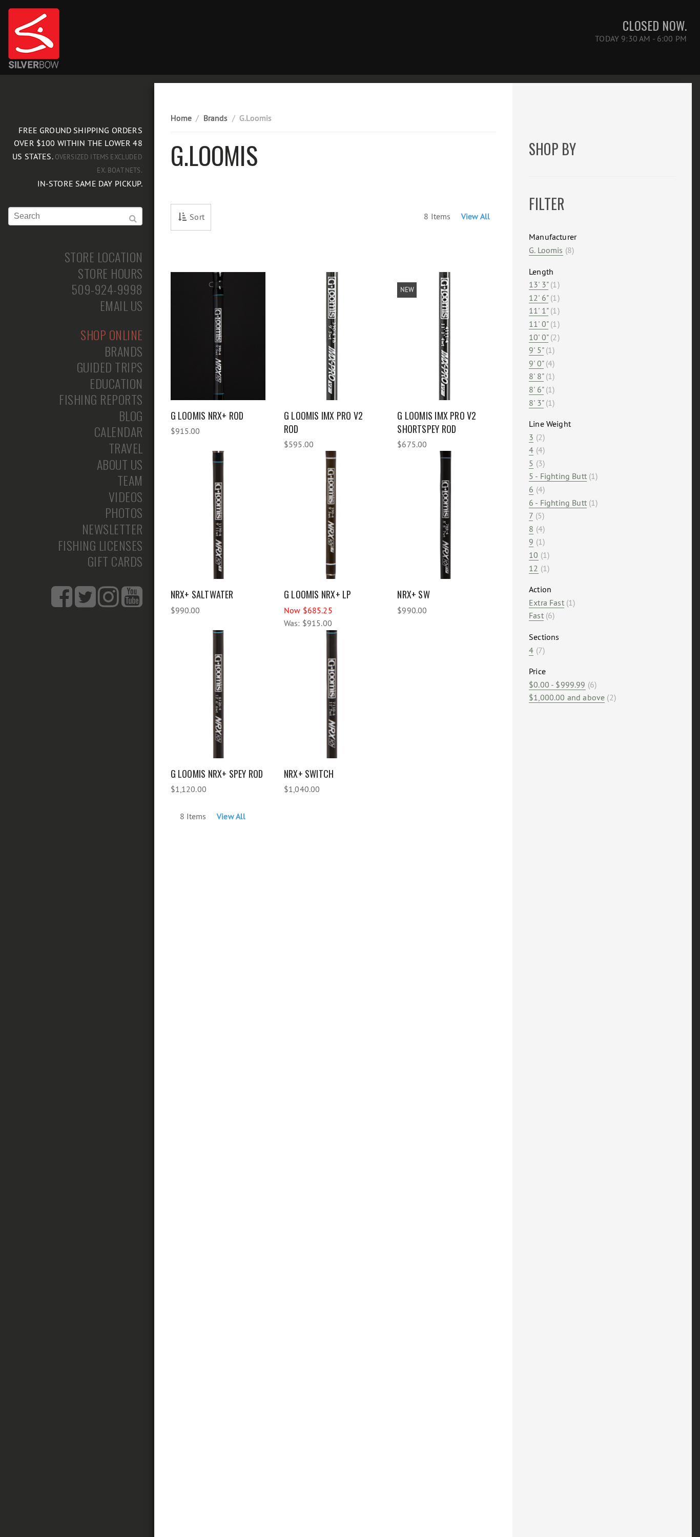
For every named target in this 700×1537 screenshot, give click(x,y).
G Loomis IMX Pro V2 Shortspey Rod (436, 422)
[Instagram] (108, 602)
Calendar (118, 432)
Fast (536, 615)
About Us (120, 464)
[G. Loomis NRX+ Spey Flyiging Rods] (218, 694)
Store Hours (110, 273)
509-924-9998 (107, 289)
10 (533, 555)
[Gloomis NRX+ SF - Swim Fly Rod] (444, 515)
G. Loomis (546, 250)
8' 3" (536, 403)
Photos (124, 513)
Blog (131, 416)
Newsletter (112, 529)
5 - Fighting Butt (558, 476)
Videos (126, 497)
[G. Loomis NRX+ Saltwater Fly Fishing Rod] (218, 515)
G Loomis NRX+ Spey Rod (217, 773)
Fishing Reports (101, 399)
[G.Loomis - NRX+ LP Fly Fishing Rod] (331, 515)
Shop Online (111, 335)
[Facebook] (61, 602)
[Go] (133, 219)
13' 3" (538, 284)
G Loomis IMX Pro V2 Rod (323, 422)
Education (116, 384)
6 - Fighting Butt (558, 502)
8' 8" (536, 376)
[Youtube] (131, 602)
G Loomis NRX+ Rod (207, 415)
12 (533, 568)
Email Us (121, 306)
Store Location (104, 257)
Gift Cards (115, 561)
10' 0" (538, 337)
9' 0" (536, 363)
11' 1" (538, 310)
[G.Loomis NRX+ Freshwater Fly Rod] (218, 336)
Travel (126, 448)
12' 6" (538, 298)
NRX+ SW (413, 594)
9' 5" (536, 350)
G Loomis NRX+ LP (318, 594)
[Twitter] (85, 602)
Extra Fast (546, 602)
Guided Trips (110, 367)
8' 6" (536, 389)
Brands (124, 351)
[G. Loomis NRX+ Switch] (331, 694)
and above (567, 697)
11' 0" (538, 324)
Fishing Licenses (100, 545)
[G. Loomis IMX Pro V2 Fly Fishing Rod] (331, 336)
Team (130, 480)
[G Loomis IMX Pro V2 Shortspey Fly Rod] (444, 336)
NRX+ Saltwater (202, 594)
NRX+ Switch (309, 773)
